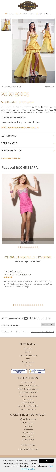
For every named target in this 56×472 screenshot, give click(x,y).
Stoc (28, 359)
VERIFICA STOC (9, 143)
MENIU (10, 14)
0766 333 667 (28, 14)
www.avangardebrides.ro (28, 449)
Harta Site (28, 366)
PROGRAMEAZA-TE (11, 150)
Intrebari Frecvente (28, 382)
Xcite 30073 (49, 87)
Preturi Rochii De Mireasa (28, 389)
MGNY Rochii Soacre (28, 419)
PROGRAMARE (45, 14)
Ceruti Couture (28, 436)
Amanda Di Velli (28, 423)
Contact (28, 352)
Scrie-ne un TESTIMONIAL (28, 262)
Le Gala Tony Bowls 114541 (11, 87)
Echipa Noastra (28, 362)
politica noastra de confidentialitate (42, 332)
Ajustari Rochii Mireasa (28, 392)
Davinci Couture (28, 440)
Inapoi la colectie (11, 158)
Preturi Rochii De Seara (28, 396)
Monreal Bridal (28, 433)
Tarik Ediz (28, 426)
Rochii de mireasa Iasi (28, 355)
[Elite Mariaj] (28, 6)
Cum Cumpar (28, 399)
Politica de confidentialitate (28, 406)
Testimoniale (28, 429)
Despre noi (28, 349)
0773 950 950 (28, 102)
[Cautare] (17, 14)
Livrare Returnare (28, 403)
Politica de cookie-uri (28, 410)
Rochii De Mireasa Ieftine (28, 386)
